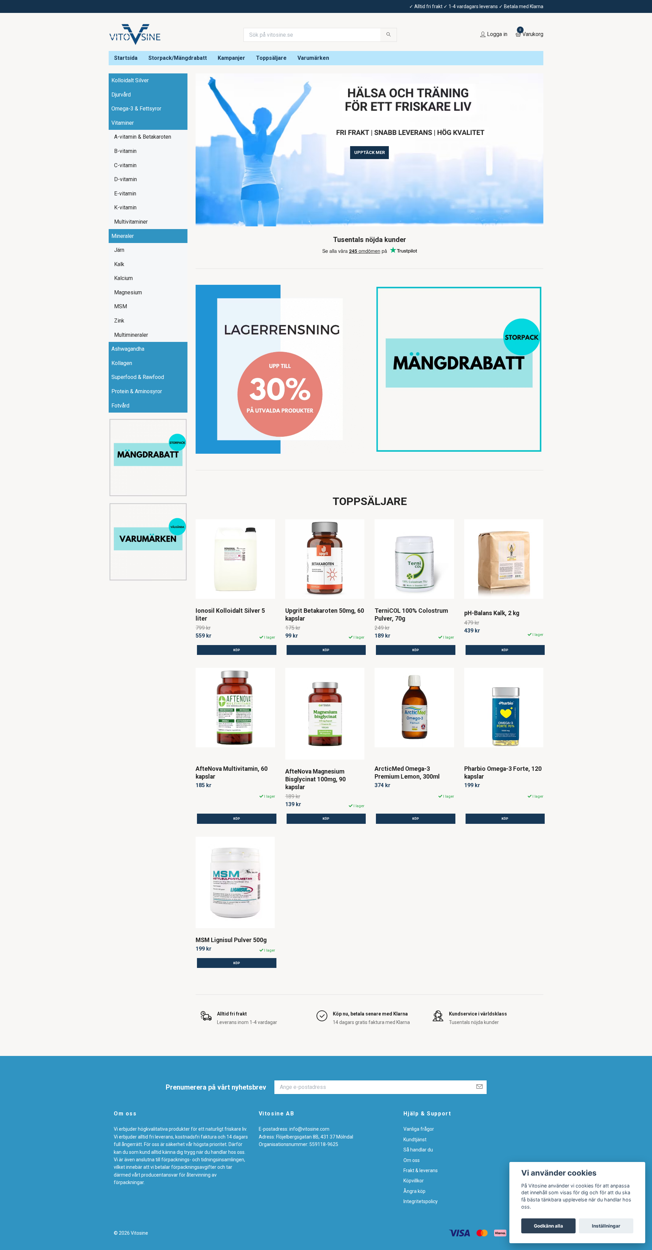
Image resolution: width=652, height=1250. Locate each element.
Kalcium (123, 278)
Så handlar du (418, 1149)
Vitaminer (122, 123)
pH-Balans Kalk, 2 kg (491, 613)
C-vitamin (125, 165)
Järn (119, 250)
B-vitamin (125, 151)
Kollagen (121, 363)
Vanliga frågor (418, 1129)
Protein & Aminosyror (136, 391)
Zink (119, 320)
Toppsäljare (271, 58)
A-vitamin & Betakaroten (142, 137)
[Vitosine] (135, 34)
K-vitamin (125, 207)
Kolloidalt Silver (130, 80)
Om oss (411, 1160)
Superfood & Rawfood (137, 377)
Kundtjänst (415, 1139)
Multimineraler (131, 335)
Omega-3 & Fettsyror (136, 108)
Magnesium (128, 292)
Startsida (126, 58)
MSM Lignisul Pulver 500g (231, 940)
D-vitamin (125, 179)
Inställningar (606, 1226)
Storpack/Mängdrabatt (177, 58)
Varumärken (313, 58)
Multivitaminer (131, 222)
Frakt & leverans (420, 1170)
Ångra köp (414, 1191)
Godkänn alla (548, 1226)
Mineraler (122, 236)
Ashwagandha (127, 349)
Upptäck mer (369, 152)
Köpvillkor (413, 1180)
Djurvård (121, 94)
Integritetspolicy (420, 1201)
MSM (120, 306)
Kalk (119, 264)
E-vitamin (125, 193)
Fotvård (120, 405)
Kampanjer (231, 58)
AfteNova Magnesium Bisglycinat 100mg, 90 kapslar (315, 779)
